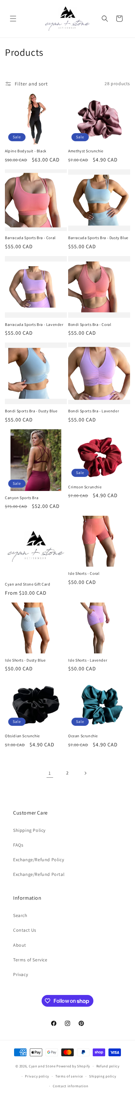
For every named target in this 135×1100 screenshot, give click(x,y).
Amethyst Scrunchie (86, 150)
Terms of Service (30, 960)
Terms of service (69, 1076)
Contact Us (24, 930)
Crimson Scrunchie (85, 486)
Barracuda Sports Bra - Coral (30, 237)
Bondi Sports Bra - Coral (89, 324)
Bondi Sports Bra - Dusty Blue (31, 410)
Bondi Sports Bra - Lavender (93, 410)
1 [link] (49, 773)
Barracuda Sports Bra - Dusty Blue (98, 237)
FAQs (18, 845)
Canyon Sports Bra (21, 497)
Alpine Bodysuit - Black (26, 150)
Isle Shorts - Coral (83, 573)
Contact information (70, 1086)
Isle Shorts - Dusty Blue (25, 660)
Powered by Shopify (73, 1066)
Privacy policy (37, 1076)
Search (20, 915)
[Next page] (85, 773)
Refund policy (108, 1066)
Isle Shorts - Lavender (87, 660)
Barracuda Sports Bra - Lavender (34, 324)
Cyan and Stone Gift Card (27, 584)
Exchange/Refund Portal (39, 874)
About (19, 945)
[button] (13, 18)
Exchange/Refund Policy (38, 860)
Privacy (20, 974)
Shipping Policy (29, 830)
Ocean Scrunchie (83, 735)
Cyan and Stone (42, 1066)
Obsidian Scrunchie (22, 735)
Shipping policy (102, 1076)
